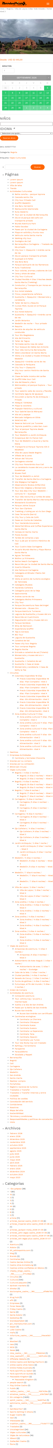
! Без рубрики (15, 1189)
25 (33, 103)
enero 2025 (15, 1168)
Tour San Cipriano (23, 508)
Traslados (14, 1426)
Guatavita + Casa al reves (27, 664)
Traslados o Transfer (20, 1090)
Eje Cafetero (16, 1069)
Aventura (14, 1244)
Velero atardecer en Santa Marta (30, 353)
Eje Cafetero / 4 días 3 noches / (30, 828)
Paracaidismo (21, 1051)
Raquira (18, 326)
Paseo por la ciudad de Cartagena (31, 229)
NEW (12, 1347)
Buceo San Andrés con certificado (36, 1013)
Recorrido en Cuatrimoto (27, 617)
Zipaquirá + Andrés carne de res (30, 361)
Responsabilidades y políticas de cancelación (31, 1119)
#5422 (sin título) (18, 767)
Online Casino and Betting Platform (27, 1362)
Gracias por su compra (21, 761)
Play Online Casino (18, 1385)
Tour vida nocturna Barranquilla (30, 350)
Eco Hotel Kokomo (23, 312)
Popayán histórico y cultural (28, 408)
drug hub (14, 1297)
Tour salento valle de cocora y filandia (33, 391)
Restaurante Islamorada (26, 209)
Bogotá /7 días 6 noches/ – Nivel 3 (36, 793)
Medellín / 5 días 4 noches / (28, 858)
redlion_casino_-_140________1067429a (29, 1391)
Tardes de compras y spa (27, 538)
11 (34, 93)
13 (47, 93)
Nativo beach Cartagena (26, 561)
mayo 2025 (15, 1160)
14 (5, 98)
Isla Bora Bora (21, 262)
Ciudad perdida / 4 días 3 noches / (31, 975)
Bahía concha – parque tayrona (30, 194)
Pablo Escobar (21, 226)
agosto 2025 (15, 1151)
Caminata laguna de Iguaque (29, 394)
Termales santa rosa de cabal (29, 344)
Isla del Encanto (22, 338)
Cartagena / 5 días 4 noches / (29, 799)
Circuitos (14, 673)
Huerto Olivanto (22, 567)
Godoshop (14, 1318)
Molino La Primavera (24, 558)
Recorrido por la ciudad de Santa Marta (34, 564)
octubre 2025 (16, 1145)
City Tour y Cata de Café (27, 517)
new (12, 1344)
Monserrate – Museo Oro (27, 608)
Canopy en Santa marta (26, 532)
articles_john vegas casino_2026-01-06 (28, 1233)
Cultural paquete (18, 1282)
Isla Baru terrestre (24, 206)
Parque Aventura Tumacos (28, 611)
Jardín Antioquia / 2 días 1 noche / (31, 843)
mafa (12, 1332)
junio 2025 (15, 1157)
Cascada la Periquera (25, 364)
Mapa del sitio (16, 1110)
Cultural (14, 1280)
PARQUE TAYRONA (23, 403)
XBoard (13, 1438)
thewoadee (15, 1420)
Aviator (13, 1247)
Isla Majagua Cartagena (26, 482)
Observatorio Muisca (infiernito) (30, 485)
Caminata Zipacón (28, 1037)
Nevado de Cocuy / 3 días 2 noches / (32, 978)
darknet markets (18, 1285)
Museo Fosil (20, 473)
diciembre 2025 (17, 1139)
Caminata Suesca (28, 1028)
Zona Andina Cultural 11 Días (28, 714)
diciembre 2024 (17, 1171)
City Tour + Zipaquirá (25, 367)
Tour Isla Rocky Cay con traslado (30, 1043)
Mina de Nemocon (23, 626)
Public (13, 1388)
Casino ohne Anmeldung (21, 1265)
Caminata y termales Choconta (30, 758)
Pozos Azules (21, 535)
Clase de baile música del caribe (30, 376)
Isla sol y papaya (22, 414)
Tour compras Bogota (25, 646)
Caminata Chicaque (29, 1022)
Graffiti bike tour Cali (25, 379)
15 (12, 98)
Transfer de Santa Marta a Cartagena (33, 479)
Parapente (20, 1049)
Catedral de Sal (22, 640)
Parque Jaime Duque (25, 505)
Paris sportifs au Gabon (21, 1371)
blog (12, 1253)
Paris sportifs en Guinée (21, 1374)
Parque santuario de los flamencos (31, 265)
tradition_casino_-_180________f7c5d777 (30, 1423)
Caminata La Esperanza (31, 1031)
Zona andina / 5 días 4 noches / (30, 931)
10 (26, 93)
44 (11, 1206)
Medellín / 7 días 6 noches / (28, 872)
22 (12, 103)
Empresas (14, 1303)
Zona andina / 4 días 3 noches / (30, 916)
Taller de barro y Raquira (27, 303)
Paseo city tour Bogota (26, 643)
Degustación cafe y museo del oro (31, 620)
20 (47, 98)
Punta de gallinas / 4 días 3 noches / (32, 981)
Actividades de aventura (21, 993)
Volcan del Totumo (24, 458)
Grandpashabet (17, 1321)
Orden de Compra (18, 990)
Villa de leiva (16, 185)
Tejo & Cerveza (22, 632)
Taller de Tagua (22, 341)
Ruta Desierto (21, 212)
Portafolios (15, 1084)
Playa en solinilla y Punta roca (29, 232)
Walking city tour (23, 238)
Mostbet (14, 1341)
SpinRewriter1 (16, 1409)
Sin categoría (16, 1397)
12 (40, 93)
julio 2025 (14, 1154)
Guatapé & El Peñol (24, 259)
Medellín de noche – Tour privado (31, 323)
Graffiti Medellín (23, 203)
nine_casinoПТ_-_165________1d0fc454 (29, 1356)
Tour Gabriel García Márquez (28, 411)
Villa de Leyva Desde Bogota (28, 452)
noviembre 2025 (17, 1142)
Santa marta (16, 1078)
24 (26, 103)
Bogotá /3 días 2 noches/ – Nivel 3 (36, 775)
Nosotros (14, 1107)
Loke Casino (15, 1329)
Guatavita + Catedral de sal (28, 661)
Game (12, 1312)
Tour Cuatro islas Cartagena (28, 546)
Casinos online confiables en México (27, 1268)
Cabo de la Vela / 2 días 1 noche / (30, 972)
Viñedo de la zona (23, 455)
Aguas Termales (22, 555)
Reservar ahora (9, 138)
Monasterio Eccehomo (25, 502)
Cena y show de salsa (25, 273)
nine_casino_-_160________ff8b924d (27, 1353)
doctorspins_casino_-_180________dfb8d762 (31, 1291)
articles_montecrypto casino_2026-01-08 (29, 1236)
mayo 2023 (15, 1177)
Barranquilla (16, 1057)
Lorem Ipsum (16, 179)
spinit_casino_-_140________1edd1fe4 (28, 1400)
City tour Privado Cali (25, 200)
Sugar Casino (16, 1415)
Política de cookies (19, 1098)
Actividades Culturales (21, 191)
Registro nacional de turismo (24, 1087)
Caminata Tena (27, 1034)
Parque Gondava (22, 623)
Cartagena (15, 1066)
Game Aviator (16, 1315)
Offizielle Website (18, 1359)
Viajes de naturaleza (19, 1435)
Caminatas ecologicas (25, 1016)
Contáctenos (16, 1104)
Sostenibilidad (16, 1113)
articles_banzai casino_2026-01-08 (26, 1221)
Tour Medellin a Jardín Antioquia (30, 435)
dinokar (13, 1288)
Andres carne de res (24, 596)
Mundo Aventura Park (25, 223)
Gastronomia (21, 593)
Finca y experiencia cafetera (28, 294)
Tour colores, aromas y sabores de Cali (33, 270)
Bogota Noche (21, 649)
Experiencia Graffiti (24, 629)
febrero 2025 (16, 1166)
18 (33, 98)
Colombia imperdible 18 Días (28, 676)
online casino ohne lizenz (22, 1365)
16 (19, 98)
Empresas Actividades (20, 755)
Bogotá (13, 1060)
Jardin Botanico (22, 320)
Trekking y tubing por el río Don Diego (33, 511)
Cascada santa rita (24, 197)
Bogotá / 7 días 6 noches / (27, 790)
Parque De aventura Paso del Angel (32, 605)
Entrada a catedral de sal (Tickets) (31, 652)
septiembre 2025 (18, 1148)
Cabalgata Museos (23, 585)
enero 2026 (15, 1136)
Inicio (2, 9)
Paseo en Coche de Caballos (28, 520)
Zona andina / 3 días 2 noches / (30, 902)
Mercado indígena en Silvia (27, 417)
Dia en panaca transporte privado (31, 256)
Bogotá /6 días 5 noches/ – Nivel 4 (36, 787)
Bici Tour (19, 635)
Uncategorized (17, 1429)
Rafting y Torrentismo (25, 1046)
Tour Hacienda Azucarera (27, 523)
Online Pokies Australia (21, 1368)
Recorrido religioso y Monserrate (30, 488)
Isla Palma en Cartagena (26, 570)
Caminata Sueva (27, 1025)
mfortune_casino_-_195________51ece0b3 (30, 1335)
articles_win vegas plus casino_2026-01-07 (30, 1238)
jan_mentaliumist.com (21, 1324)
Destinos (14, 752)
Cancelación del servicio (21, 1101)
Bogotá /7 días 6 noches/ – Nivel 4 (36, 796)
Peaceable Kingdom (19, 1376)
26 (40, 103)
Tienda (13, 188)
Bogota (10, 9)
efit (11, 1300)
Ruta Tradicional (23, 267)
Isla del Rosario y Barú (25, 382)
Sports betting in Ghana (21, 1412)
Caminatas (15, 1259)
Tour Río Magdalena (24, 335)
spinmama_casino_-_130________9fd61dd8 (30, 1403)
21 (5, 103)
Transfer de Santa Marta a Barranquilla (34, 499)
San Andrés (15, 1075)
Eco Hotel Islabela (23, 291)
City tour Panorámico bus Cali (29, 464)
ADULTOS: (7, 66)
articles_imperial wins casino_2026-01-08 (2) (31, 1224)
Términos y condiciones (21, 1116)
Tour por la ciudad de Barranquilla (31, 215)
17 (26, 98)
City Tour (19, 602)
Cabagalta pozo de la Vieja (27, 590)
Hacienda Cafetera (24, 588)
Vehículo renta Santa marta (28, 235)
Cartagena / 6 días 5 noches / (29, 814)
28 (5, 108)
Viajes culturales (18, 770)
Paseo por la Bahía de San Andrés (31, 1007)
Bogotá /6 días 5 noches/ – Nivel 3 (36, 784)
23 (19, 103)
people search (16, 1382)
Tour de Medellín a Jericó (27, 476)
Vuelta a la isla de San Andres (29, 1005)
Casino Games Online (20, 1262)
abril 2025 (14, 1163)
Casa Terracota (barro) (25, 514)
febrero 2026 (16, 1133)
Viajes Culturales (17, 158)
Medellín (14, 1072)
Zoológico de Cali (23, 241)
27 (47, 103)
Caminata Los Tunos (30, 1040)
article (13, 1218)
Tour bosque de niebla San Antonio (31, 347)
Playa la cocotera (23, 405)
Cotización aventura (24, 996)
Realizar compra (18, 1081)
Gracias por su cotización (22, 764)
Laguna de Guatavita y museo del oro (33, 614)
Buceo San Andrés (23, 1010)
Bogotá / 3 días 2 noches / (27, 773)
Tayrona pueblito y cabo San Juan (31, 426)
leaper (13, 1327)
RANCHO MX (21, 420)
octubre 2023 (16, 1174)
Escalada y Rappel (23, 1054)
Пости (12, 1444)
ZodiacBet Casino (18, 1441)
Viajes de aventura (19, 946)
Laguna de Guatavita (25, 637)
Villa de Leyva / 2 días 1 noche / (30, 887)
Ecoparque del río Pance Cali (28, 438)
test (12, 1418)
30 (19, 108)
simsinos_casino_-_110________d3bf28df (29, 1394)
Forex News (15, 1306)
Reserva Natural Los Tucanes (29, 423)
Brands (13, 1256)
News (12, 1350)
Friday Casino (16, 1309)
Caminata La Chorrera (30, 1019)
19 (40, 98)
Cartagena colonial (24, 461)
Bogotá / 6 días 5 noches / (27, 781)
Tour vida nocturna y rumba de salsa (32, 497)
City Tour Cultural (24, 276)
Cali (11, 1063)
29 (12, 108)
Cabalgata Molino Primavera (28, 599)
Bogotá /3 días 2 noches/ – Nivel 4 (36, 778)
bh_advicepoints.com (20, 1250)
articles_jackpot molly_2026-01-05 (26, 1230)
